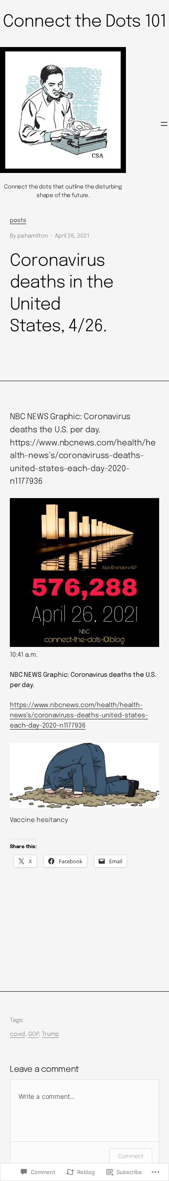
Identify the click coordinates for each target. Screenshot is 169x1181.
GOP (33, 1034)
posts (18, 220)
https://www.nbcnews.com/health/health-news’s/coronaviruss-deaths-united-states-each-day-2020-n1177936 (79, 715)
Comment (131, 1155)
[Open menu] (164, 124)
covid (17, 1034)
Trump (50, 1034)
